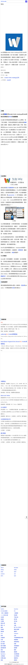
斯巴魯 (15, 619)
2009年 (9, 80)
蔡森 (15, 623)
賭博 (15, 649)
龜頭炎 (15, 631)
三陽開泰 (16, 613)
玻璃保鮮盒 (16, 641)
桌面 (13, 252)
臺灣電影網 (3, 647)
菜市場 (15, 621)
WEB (2, 571)
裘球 (2, 649)
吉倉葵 (2, 617)
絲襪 (15, 643)
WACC (2, 567)
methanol (16, 633)
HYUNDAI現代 (4, 611)
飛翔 (2, 660)
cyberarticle (11, 195)
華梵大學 (3, 623)
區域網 (15, 615)
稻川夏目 (3, 643)
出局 (15, 635)
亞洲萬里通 (16, 654)
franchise (16, 609)
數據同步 (3, 276)
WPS (2, 575)
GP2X (10, 116)
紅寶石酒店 (3, 658)
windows (3, 573)
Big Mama (3, 654)
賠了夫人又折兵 (17, 627)
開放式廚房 (16, 629)
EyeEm (2, 609)
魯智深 (15, 660)
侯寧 (2, 635)
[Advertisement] (14, 20)
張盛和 (2, 619)
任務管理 (20, 250)
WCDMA (16, 567)
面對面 (2, 631)
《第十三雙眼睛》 (5, 613)
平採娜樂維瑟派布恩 (18, 637)
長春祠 (2, 629)
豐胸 (2, 627)
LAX (2, 633)
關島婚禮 (3, 651)
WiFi (15, 575)
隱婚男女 (16, 658)
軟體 (25, 122)
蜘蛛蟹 (15, 647)
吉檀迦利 (3, 637)
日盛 (2, 639)
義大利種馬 (3, 645)
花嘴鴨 (2, 621)
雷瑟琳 (15, 651)
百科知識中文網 (15, 662)
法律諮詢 (3, 656)
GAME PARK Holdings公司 (11, 77)
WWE (15, 569)
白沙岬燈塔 (16, 656)
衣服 (15, 625)
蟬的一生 (3, 625)
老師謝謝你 (16, 645)
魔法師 (23, 285)
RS (14, 611)
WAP (15, 571)
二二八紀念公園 (4, 615)
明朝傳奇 (16, 639)
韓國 (5, 114)
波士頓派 (3, 641)
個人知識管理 (9, 187)
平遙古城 (16, 617)
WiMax (2, 569)
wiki (15, 573)
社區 (13, 288)
